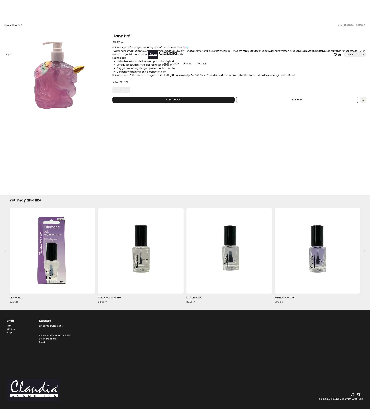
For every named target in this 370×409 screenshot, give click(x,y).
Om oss (11, 328)
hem (9, 325)
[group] (185, 256)
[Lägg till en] (127, 90)
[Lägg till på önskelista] (363, 100)
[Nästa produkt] (364, 250)
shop (9, 332)
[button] (339, 54)
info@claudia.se (54, 325)
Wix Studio (357, 399)
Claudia (168, 53)
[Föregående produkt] (5, 250)
